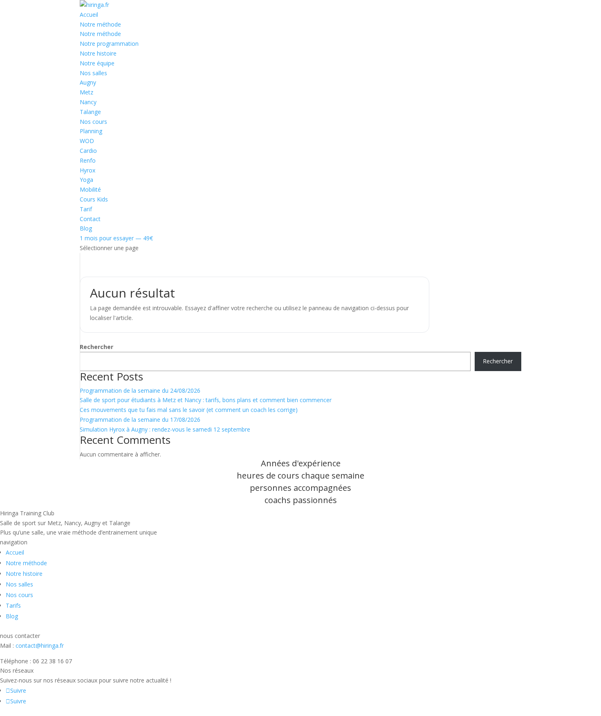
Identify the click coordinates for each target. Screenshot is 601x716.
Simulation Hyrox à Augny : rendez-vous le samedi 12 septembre (165, 429)
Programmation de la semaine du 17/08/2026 (140, 419)
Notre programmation (109, 43)
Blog (86, 228)
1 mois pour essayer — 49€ (116, 238)
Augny (88, 82)
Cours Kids (94, 199)
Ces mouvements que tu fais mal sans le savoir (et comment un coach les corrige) (189, 410)
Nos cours (93, 121)
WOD (87, 141)
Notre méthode (100, 24)
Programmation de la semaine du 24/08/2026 (140, 390)
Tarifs (13, 605)
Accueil (89, 14)
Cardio (88, 150)
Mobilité (90, 189)
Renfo (88, 160)
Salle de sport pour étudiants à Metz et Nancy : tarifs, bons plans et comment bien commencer (206, 400)
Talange (90, 112)
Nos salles (93, 73)
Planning (91, 131)
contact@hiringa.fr (40, 645)
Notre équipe (97, 63)
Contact (90, 219)
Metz (86, 92)
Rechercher (96, 347)
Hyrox (87, 170)
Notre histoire (98, 53)
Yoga (86, 179)
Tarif (86, 209)
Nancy (88, 102)
